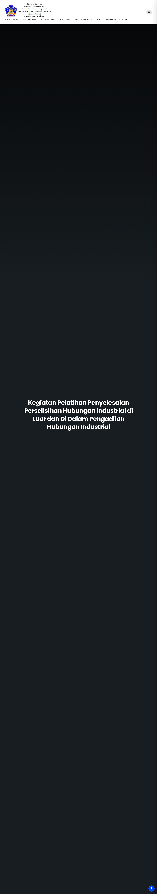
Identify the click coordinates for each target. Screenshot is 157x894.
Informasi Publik (30, 19)
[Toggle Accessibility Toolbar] (151, 888)
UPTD (98, 19)
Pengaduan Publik (48, 19)
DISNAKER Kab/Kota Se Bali (116, 19)
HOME (7, 19)
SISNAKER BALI (64, 19)
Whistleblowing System (83, 19)
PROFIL (16, 19)
